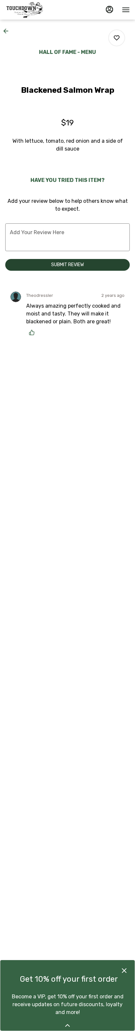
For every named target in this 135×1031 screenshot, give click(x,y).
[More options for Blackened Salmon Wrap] (117, 38)
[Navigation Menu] (126, 9)
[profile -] (109, 9)
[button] (8, 31)
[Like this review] (33, 332)
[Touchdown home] (34, 10)
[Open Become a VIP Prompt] (67, 1025)
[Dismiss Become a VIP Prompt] (124, 970)
